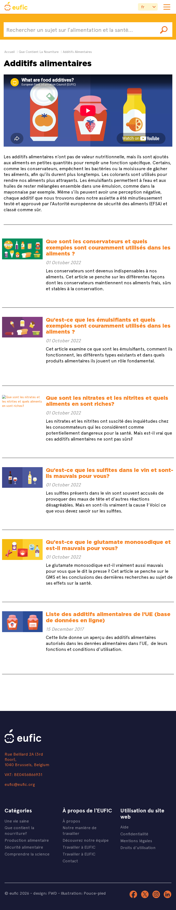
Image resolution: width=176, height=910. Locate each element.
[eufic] (16, 7)
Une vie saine (17, 821)
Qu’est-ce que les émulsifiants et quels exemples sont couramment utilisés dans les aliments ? (108, 326)
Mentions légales (136, 840)
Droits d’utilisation (138, 847)
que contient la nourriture (39, 51)
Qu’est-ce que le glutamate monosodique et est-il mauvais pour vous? (108, 545)
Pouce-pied (95, 893)
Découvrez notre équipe (86, 840)
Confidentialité (134, 833)
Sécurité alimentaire (24, 847)
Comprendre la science (27, 854)
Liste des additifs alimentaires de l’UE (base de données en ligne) (108, 617)
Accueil (9, 51)
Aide (124, 827)
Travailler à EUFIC (79, 847)
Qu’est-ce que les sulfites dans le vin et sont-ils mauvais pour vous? (109, 473)
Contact (70, 860)
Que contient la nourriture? (19, 830)
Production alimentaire (27, 840)
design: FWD (45, 893)
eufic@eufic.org (20, 784)
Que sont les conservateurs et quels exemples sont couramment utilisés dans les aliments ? (108, 247)
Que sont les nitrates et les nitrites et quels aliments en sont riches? (107, 401)
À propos (71, 821)
